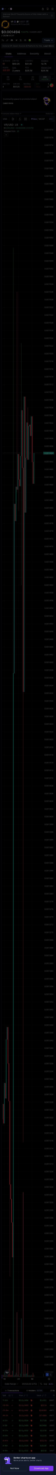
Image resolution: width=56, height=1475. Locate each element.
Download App (41, 1468)
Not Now (14, 1468)
